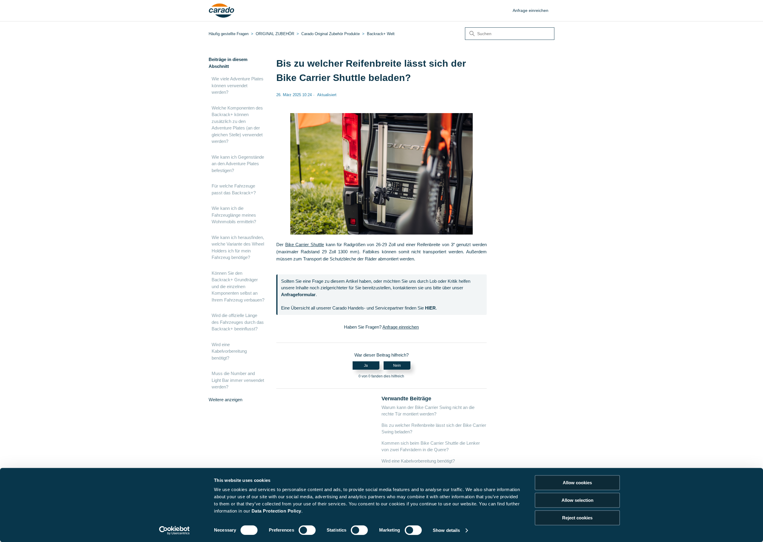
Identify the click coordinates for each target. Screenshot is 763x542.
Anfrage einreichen (530, 10)
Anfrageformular (298, 294)
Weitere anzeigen (225, 399)
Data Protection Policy (276, 510)
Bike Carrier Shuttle (304, 244)
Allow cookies (577, 482)
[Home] (222, 10)
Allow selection (577, 500)
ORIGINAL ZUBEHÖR (275, 34)
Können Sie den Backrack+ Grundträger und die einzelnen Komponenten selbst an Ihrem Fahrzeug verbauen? (238, 286)
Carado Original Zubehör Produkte (330, 34)
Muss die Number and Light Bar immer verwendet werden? (238, 380)
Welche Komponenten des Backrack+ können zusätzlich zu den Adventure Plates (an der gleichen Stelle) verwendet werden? (237, 124)
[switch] (307, 530)
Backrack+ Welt (381, 34)
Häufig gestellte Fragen (229, 34)
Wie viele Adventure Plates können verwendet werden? (237, 85)
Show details (446, 530)
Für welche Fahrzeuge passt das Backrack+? (234, 189)
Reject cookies (577, 517)
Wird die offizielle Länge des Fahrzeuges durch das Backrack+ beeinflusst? (238, 322)
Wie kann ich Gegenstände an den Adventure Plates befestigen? (238, 163)
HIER (430, 307)
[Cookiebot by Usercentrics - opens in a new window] (174, 530)
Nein (397, 365)
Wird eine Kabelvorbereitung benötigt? (229, 351)
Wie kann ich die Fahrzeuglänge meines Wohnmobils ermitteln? (234, 215)
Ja (366, 365)
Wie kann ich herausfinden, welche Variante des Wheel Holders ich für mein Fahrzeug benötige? (238, 247)
